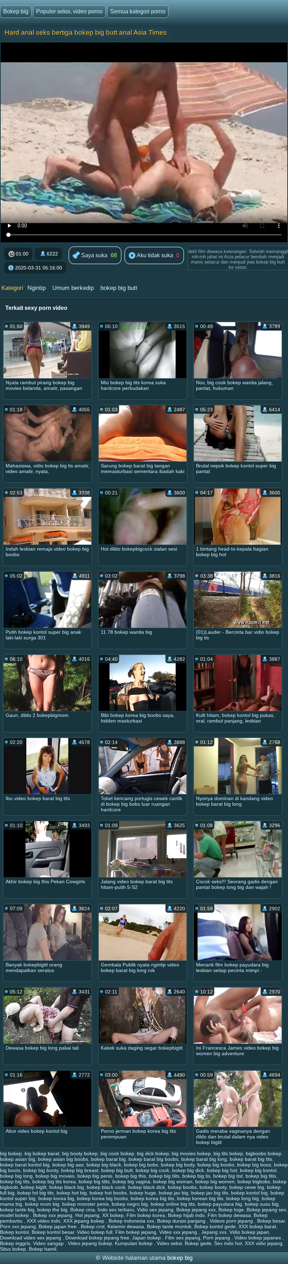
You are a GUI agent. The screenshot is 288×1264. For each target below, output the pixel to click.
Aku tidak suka (154, 255)
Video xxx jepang (178, 1232)
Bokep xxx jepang (52, 1215)
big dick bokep (153, 1153)
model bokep (15, 1215)
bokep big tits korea (54, 1181)
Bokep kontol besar (53, 1232)
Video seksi (169, 1243)
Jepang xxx (214, 1232)
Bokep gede (198, 1243)
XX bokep (113, 1215)
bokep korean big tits (200, 1198)
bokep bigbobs (253, 1181)
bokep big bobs (141, 1164)
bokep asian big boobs (63, 1159)
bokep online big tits (173, 1204)
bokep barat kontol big (25, 1164)
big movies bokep (191, 1153)
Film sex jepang (182, 1237)
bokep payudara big (220, 1204)
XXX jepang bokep (84, 1221)
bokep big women (215, 1181)
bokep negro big (130, 1204)
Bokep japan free (58, 1226)
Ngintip (36, 288)
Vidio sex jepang (155, 1209)
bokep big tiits (164, 1176)
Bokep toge (231, 1209)
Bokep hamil (42, 1249)
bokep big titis (261, 1176)
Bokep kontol (14, 1232)
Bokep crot (93, 1226)
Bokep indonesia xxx (131, 1221)
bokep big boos (254, 1164)
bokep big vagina (131, 1181)
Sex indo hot (228, 1243)
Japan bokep (147, 1237)
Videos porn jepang (232, 1221)
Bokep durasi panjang (182, 1221)
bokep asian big (17, 1159)
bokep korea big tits (152, 1198)
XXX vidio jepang (263, 1243)
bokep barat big (108, 1159)
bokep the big (52, 1209)
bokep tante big (17, 1209)
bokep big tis (196, 1176)
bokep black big (66, 1187)
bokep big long (16, 1176)
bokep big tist (228, 1176)
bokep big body (178, 1164)
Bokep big (15, 11)
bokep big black (103, 1164)
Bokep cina (82, 1209)
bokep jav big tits (209, 1193)
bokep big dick (188, 1170)
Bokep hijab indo (186, 1215)
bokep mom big (42, 1204)
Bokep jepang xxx (196, 1209)
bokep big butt (118, 288)
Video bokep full (94, 1232)
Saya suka (93, 255)
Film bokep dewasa (229, 1215)
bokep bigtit (33, 1187)
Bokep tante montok (169, 1226)
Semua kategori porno (137, 11)
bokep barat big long (204, 1159)
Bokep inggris (15, 1243)
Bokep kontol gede (215, 1226)
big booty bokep (80, 1153)
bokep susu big (262, 1204)
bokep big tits (15, 1181)
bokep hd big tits (35, 1193)
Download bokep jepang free (97, 1237)
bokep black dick (146, 1187)
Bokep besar (271, 1221)
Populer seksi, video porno (69, 11)
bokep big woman (172, 1181)
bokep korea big (56, 1198)
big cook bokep (117, 1153)
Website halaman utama (133, 1258)
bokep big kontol (258, 1170)
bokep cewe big (246, 1187)
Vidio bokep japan (249, 1232)
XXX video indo (43, 1221)
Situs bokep (13, 1249)
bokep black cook (106, 1187)
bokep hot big (72, 1193)
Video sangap (49, 1243)
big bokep (11, 1153)
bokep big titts (94, 1181)
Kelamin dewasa (125, 1226)
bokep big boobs (215, 1164)
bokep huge (143, 1193)
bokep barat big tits (251, 1159)
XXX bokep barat (257, 1226)
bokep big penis (94, 1176)
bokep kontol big (249, 1193)
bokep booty (213, 1187)
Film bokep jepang (135, 1232)
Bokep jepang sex (266, 1209)
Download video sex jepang (31, 1237)
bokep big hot (222, 1170)
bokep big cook (152, 1170)
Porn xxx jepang (18, 1226)
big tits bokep (228, 1153)
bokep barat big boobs (153, 1159)
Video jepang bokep (90, 1243)
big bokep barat (42, 1153)
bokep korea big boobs (102, 1198)
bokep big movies (54, 1176)
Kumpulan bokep (134, 1243)
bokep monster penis (85, 1204)
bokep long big (242, 1198)
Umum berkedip (73, 288)
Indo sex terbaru (116, 1209)
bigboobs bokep (263, 1153)
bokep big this (130, 1176)
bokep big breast (79, 1170)
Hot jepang (87, 1215)
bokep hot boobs (108, 1193)
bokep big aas (68, 1164)
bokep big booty (40, 1170)
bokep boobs (182, 1187)
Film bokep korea (145, 1215)
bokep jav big (173, 1193)
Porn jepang (217, 1237)
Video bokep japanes (258, 1237)
